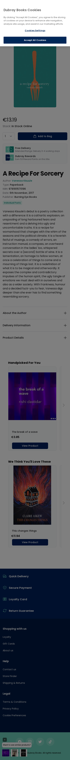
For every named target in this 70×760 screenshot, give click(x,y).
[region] (35, 23)
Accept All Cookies (35, 40)
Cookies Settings (35, 30)
